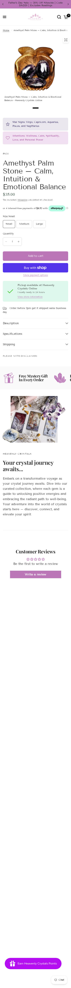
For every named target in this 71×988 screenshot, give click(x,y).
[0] (65, 17)
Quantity (8, 233)
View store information (30, 297)
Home (6, 30)
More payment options (35, 275)
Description (11, 323)
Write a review (35, 574)
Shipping (22, 199)
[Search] (59, 17)
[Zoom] (66, 40)
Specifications (12, 333)
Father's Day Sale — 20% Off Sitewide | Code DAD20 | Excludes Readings (35, 4)
